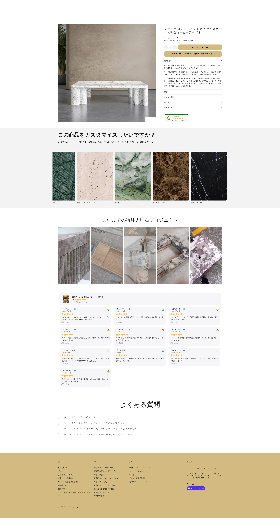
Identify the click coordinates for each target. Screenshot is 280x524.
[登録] (221, 468)
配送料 (172, 40)
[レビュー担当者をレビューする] (108, 310)
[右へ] (153, 119)
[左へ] (148, 119)
